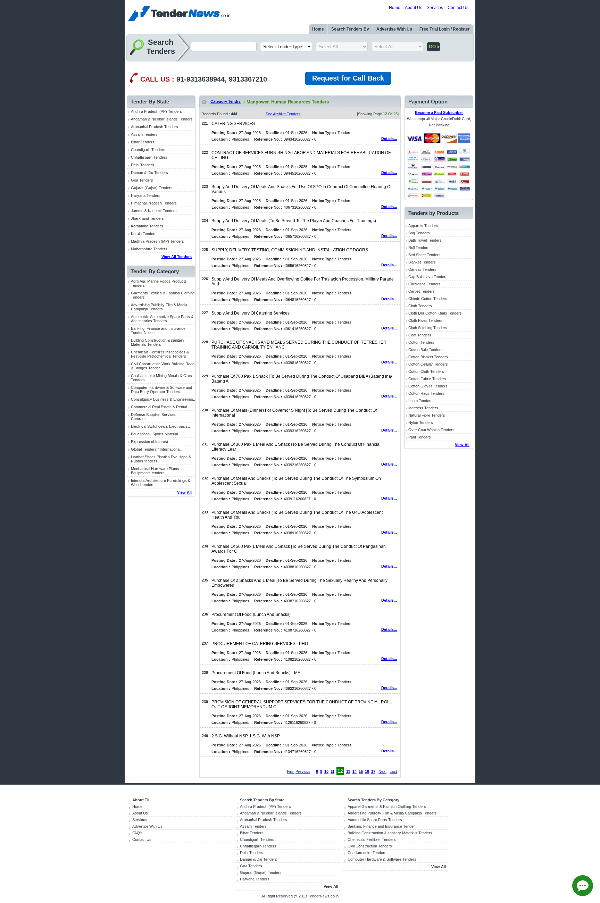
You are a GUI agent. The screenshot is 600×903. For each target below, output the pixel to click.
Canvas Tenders (422, 269)
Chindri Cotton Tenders (427, 298)
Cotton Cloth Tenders (426, 371)
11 (332, 771)
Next (382, 771)
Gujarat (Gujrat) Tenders (152, 188)
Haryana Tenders (145, 195)
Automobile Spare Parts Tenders (375, 820)
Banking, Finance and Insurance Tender (381, 826)
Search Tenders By (350, 29)
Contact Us (458, 7)
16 (367, 771)
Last (393, 771)
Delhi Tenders (142, 165)
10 (326, 771)
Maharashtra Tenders (149, 249)
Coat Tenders (419, 335)
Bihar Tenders (143, 142)
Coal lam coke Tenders (367, 853)
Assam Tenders (144, 134)
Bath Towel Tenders (425, 240)
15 (361, 771)
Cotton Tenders (421, 342)
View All (184, 492)
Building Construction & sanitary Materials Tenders (157, 342)
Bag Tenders (419, 233)
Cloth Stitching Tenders (427, 328)
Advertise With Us (394, 29)
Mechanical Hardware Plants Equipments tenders (155, 471)
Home (394, 7)
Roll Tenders (419, 247)
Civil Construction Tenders (370, 846)
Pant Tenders (419, 437)
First (290, 771)
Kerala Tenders (144, 234)
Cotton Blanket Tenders (428, 357)
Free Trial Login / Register (444, 29)
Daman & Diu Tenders (149, 172)
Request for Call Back (348, 78)
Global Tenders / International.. (156, 449)
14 (354, 771)
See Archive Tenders (283, 114)
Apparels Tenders (423, 226)
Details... (389, 138)
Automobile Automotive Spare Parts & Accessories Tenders (162, 319)
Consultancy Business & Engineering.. (163, 399)
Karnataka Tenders (147, 226)
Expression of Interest (149, 442)
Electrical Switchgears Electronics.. (160, 426)
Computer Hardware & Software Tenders (382, 859)
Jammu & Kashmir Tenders (154, 211)
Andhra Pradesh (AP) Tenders (156, 111)
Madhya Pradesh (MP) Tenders (157, 241)
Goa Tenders (142, 180)
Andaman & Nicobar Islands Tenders (162, 119)
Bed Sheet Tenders (424, 255)
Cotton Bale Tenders (425, 350)
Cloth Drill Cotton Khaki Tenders (435, 313)
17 (373, 771)
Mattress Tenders (423, 408)
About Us (413, 7)
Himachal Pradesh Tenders (154, 203)
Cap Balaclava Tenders (428, 277)
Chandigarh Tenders (148, 150)
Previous (302, 771)
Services (435, 7)
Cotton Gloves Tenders (428, 386)
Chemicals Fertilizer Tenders (372, 839)
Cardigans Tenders (424, 284)
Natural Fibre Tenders (426, 415)
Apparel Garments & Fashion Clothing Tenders (387, 806)
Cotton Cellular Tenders (428, 364)
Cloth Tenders (420, 306)
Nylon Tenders (420, 422)
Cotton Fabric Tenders (427, 379)
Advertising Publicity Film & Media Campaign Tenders (159, 307)
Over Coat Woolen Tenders (431, 430)
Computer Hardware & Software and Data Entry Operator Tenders (161, 389)
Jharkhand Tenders (147, 218)
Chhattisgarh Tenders (149, 157)
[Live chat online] (582, 885)
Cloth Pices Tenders (425, 320)
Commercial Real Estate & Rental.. (160, 407)
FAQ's (137, 833)
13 (348, 771)
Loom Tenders (420, 401)
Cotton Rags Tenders (426, 393)
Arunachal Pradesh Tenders (154, 127)
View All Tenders (176, 256)
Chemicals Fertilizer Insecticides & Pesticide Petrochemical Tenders (160, 354)
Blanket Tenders (422, 262)
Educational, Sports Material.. (155, 434)
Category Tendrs (225, 101)
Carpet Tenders (421, 291)
